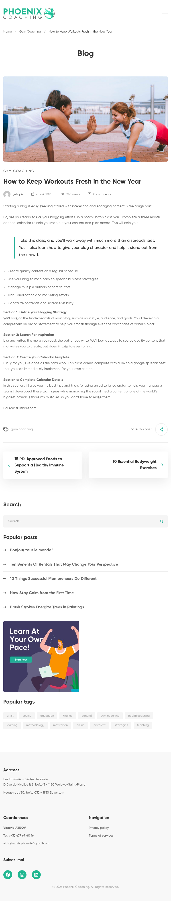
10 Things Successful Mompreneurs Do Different (53, 579)
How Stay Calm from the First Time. (42, 593)
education (47, 715)
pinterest (100, 725)
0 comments (102, 194)
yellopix (17, 194)
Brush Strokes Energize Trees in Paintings (47, 607)
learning (12, 725)
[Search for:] (85, 521)
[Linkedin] (17, 802)
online (81, 725)
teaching (143, 725)
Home (7, 31)
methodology (35, 725)
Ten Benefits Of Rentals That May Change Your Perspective (64, 564)
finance (68, 715)
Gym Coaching (30, 31)
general (86, 715)
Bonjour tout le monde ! (31, 550)
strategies (121, 725)
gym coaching (22, 429)
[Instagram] (10, 802)
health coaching (139, 715)
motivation (60, 725)
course (26, 715)
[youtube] (24, 802)
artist (10, 715)
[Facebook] (3, 802)
